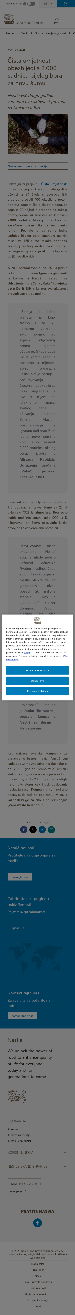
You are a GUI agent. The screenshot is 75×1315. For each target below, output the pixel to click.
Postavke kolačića (37, 691)
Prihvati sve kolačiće (37, 670)
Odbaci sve (37, 680)
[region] (37, 657)
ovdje (27, 652)
